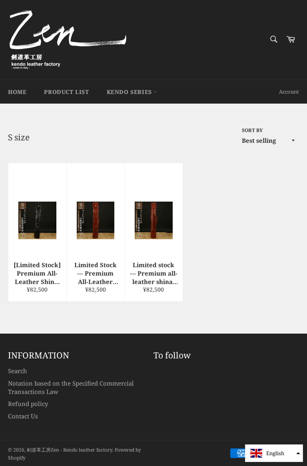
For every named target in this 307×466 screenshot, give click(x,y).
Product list (66, 92)
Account (289, 91)
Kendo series (130, 92)
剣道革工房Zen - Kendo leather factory (69, 449)
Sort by (252, 130)
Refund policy (28, 404)
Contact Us (23, 416)
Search (17, 371)
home (17, 92)
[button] (274, 453)
